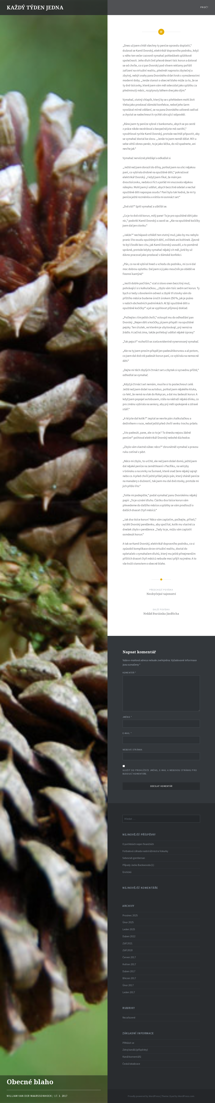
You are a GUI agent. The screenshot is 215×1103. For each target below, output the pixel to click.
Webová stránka (132, 749)
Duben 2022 (128, 936)
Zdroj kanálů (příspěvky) (135, 1049)
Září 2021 (127, 943)
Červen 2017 (129, 957)
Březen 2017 (129, 978)
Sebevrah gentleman (133, 858)
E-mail (127, 733)
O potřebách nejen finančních (138, 844)
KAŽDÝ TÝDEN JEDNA (35, 7)
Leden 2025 (128, 929)
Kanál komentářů (131, 1056)
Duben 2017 (128, 971)
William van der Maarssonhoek (29, 1095)
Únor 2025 (128, 922)
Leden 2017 (128, 992)
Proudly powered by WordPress (144, 1096)
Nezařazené (128, 1017)
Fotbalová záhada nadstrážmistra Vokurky (145, 851)
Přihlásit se (128, 1042)
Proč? (204, 7)
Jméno (127, 717)
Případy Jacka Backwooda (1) (138, 865)
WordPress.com (186, 1096)
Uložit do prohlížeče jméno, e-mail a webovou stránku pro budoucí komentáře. (160, 772)
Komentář (129, 672)
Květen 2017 (129, 964)
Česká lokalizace (131, 1063)
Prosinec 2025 (130, 915)
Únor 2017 (128, 985)
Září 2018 (127, 950)
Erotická (126, 872)
